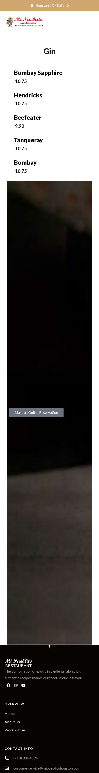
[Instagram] (16, 685)
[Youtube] (23, 685)
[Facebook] (8, 685)
